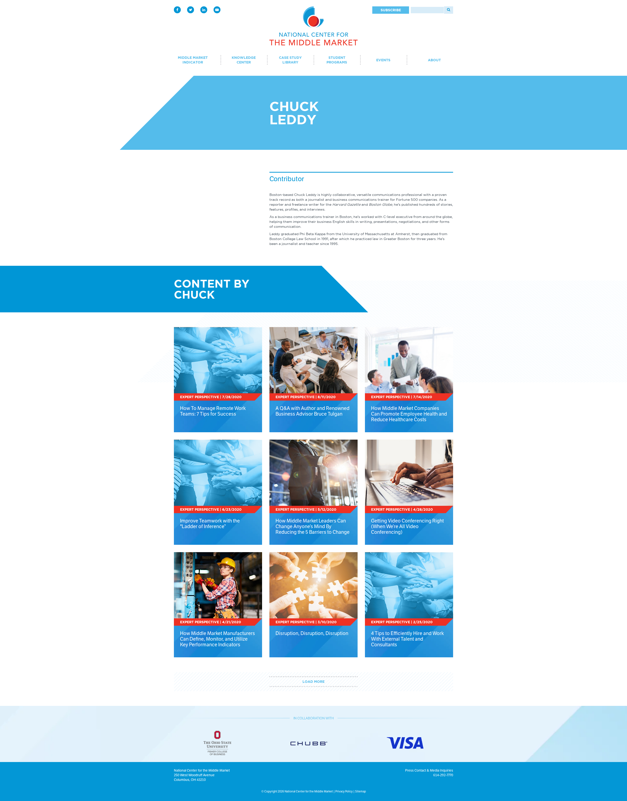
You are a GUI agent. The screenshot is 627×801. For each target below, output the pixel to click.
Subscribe (391, 10)
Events (383, 60)
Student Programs (336, 60)
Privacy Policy (344, 791)
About (434, 60)
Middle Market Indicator (193, 60)
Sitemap (360, 791)
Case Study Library (290, 60)
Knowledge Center (244, 60)
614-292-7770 (443, 775)
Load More (313, 682)
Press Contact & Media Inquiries (429, 770)
